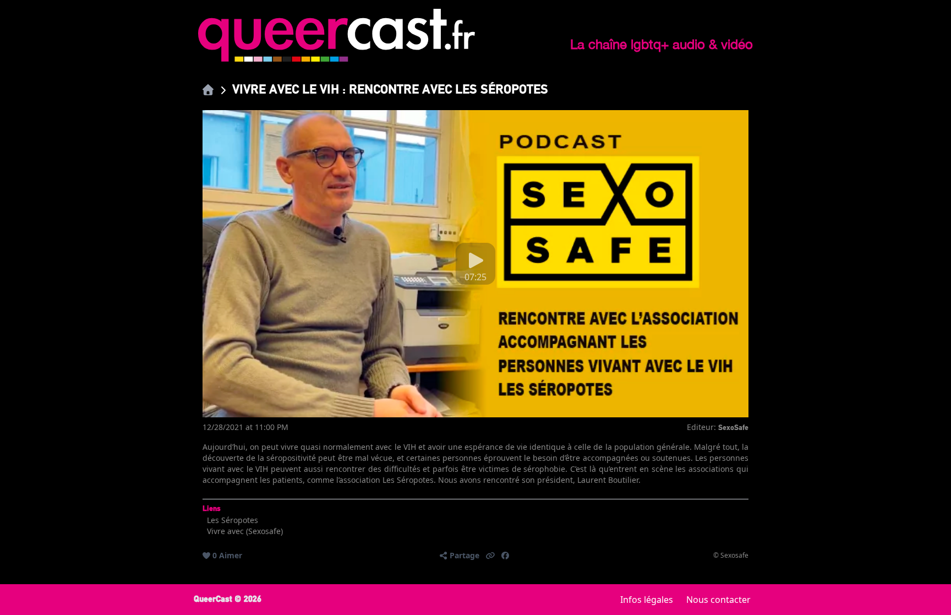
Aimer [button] (230, 555)
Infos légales (646, 600)
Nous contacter (718, 600)
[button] (490, 555)
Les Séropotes (232, 520)
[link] (208, 89)
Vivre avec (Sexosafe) (245, 531)
